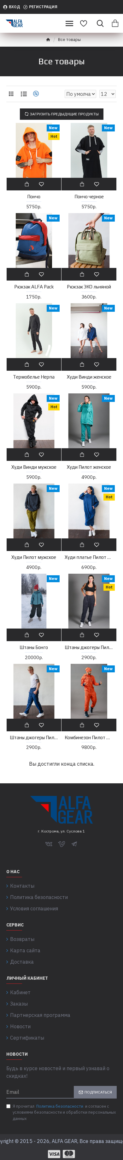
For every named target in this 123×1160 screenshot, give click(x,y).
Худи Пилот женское (89, 467)
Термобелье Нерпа (34, 377)
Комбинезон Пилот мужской (89, 737)
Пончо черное (89, 196)
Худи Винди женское (89, 377)
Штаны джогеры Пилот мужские (34, 737)
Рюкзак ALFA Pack (34, 286)
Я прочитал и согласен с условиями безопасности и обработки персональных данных (64, 1112)
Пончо (33, 196)
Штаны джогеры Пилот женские (89, 647)
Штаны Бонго (34, 647)
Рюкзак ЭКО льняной (89, 286)
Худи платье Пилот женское (89, 557)
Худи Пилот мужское (33, 557)
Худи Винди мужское (33, 467)
